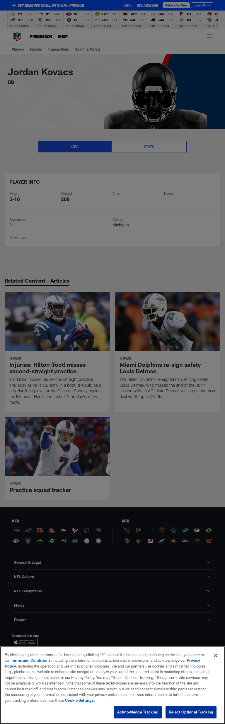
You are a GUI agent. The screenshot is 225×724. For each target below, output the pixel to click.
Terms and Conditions (31, 660)
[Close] (215, 655)
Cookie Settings (79, 700)
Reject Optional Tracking (191, 712)
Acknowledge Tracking (137, 712)
